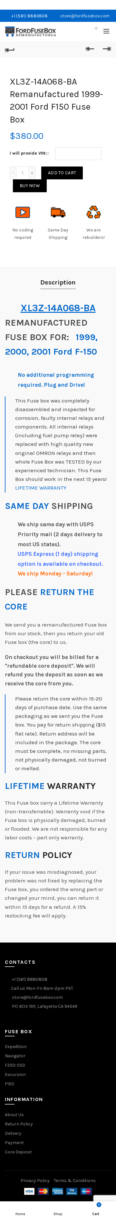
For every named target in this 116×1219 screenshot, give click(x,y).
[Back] (10, 49)
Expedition (16, 1046)
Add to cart (62, 173)
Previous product (90, 49)
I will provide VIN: (28, 153)
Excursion (15, 1074)
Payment (14, 1142)
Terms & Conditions (75, 1180)
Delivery (13, 1133)
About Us (14, 1114)
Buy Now (30, 185)
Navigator (15, 1056)
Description (58, 282)
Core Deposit (18, 1152)
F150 (9, 1084)
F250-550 (15, 1065)
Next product (106, 49)
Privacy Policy (35, 1180)
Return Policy (19, 1124)
